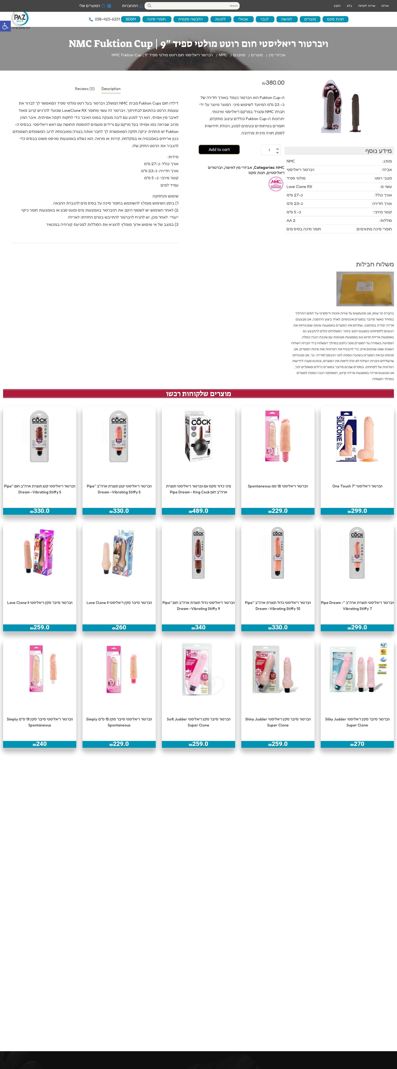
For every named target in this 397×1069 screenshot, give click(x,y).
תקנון (337, 6)
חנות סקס (257, 172)
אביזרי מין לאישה (238, 167)
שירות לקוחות (366, 6)
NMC (280, 167)
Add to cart (219, 149)
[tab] (111, 88)
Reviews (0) (85, 88)
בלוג (349, 6)
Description (111, 88)
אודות (385, 6)
